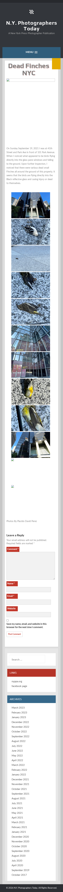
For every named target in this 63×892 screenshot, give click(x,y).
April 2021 (17, 818)
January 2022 (19, 774)
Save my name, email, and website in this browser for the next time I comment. (26, 625)
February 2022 (19, 770)
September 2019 (20, 870)
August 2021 (19, 798)
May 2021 (17, 813)
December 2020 (20, 837)
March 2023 (18, 708)
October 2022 (19, 731)
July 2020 (17, 861)
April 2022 (17, 760)
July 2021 (17, 803)
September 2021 (20, 794)
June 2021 (17, 808)
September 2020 (20, 851)
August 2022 (19, 741)
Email (10, 596)
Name (11, 584)
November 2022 (20, 727)
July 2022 (17, 746)
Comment (13, 549)
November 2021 (20, 784)
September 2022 (20, 736)
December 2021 (20, 779)
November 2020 (20, 841)
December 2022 (20, 722)
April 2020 (17, 865)
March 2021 (18, 822)
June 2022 (17, 751)
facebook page (19, 686)
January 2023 (19, 717)
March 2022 (18, 765)
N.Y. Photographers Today (31, 25)
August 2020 (19, 856)
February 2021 (19, 827)
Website (11, 609)
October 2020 (19, 846)
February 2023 (19, 712)
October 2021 (19, 789)
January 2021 (19, 832)
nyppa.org (17, 681)
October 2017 (19, 875)
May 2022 (17, 755)
